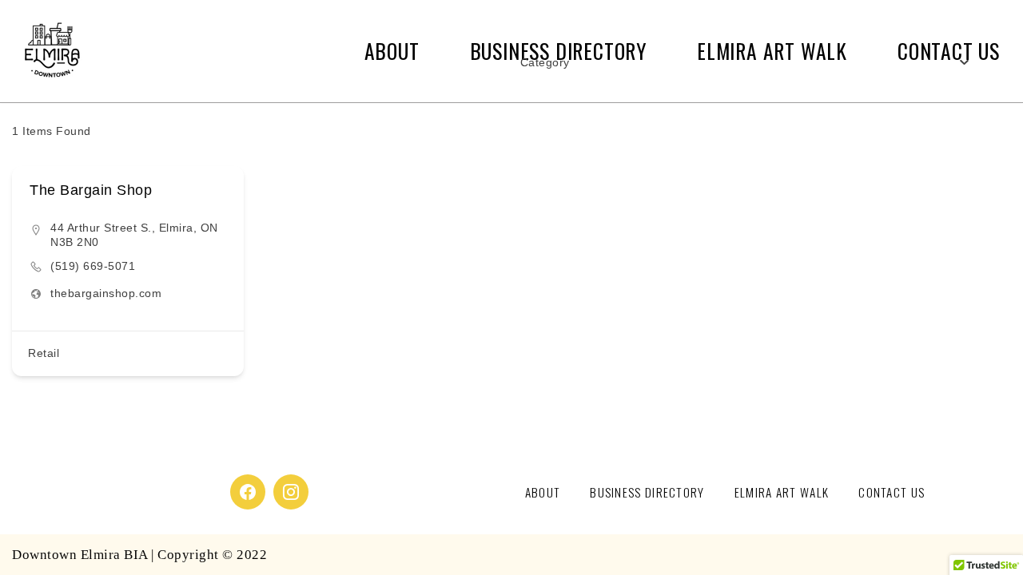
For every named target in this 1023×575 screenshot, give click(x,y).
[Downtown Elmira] (52, 51)
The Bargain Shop (91, 190)
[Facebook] (247, 492)
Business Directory (647, 492)
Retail (43, 353)
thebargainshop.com (105, 293)
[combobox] (744, 62)
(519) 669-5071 (92, 266)
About (392, 50)
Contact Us (891, 492)
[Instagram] (290, 492)
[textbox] (545, 62)
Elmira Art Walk (782, 492)
